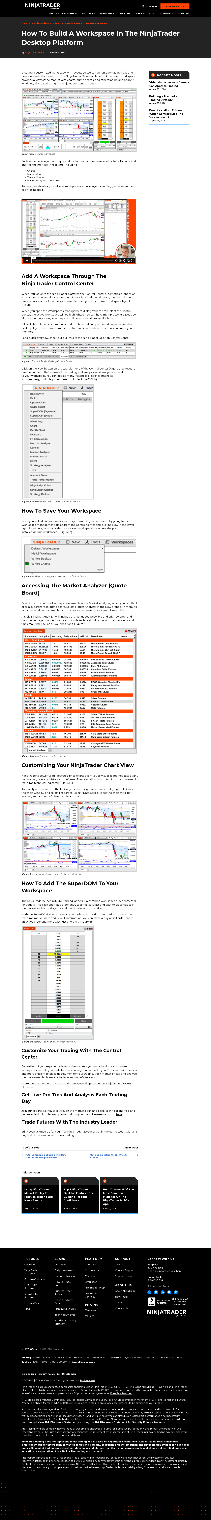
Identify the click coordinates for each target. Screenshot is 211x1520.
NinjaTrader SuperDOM (42, 901)
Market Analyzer (85, 606)
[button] (88, 13)
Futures (33, 23)
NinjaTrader (64, 1357)
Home (24, 23)
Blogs (41, 23)
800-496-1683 (155, 1267)
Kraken (37, 1357)
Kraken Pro (49, 1357)
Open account (174, 6)
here (119, 1114)
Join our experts (32, 1110)
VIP (88, 1357)
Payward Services (133, 1357)
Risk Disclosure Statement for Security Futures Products (129, 1422)
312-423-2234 (155, 1280)
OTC (52, 1362)
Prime (44, 1362)
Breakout (78, 1357)
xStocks (150, 1357)
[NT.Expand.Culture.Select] (143, 6)
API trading (99, 1357)
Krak (35, 1362)
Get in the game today (110, 1131)
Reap (180, 1357)
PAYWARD (31, 1349)
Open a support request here (164, 1271)
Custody (62, 1362)
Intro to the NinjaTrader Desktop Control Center (98, 338)
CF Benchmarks (166, 1357)
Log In (153, 6)
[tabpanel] (40, 1195)
